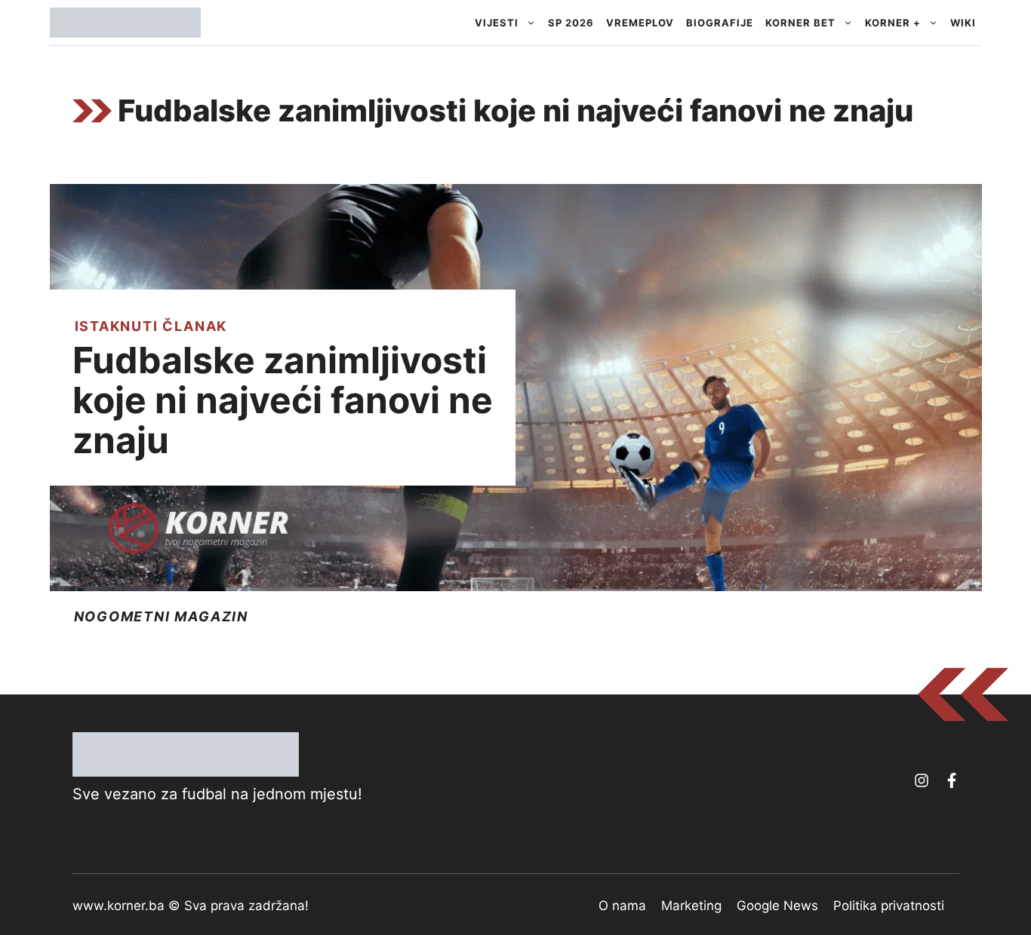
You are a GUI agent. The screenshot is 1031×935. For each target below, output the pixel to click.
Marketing (691, 905)
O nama (622, 905)
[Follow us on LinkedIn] (951, 780)
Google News (777, 905)
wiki (963, 23)
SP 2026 (571, 23)
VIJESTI (497, 23)
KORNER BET (800, 23)
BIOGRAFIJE (719, 23)
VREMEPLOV (640, 23)
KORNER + (893, 23)
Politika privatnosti (888, 905)
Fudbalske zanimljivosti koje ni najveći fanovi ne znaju (282, 400)
